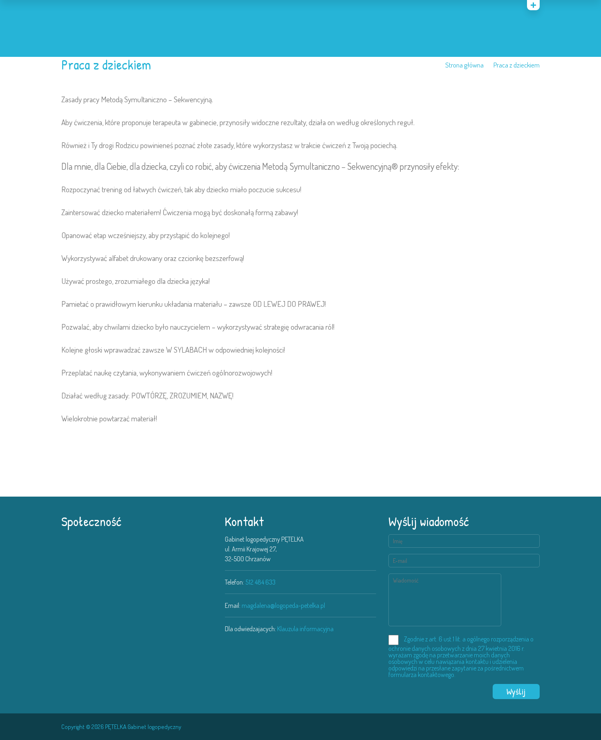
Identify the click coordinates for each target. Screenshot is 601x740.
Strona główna (464, 65)
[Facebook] (537, 727)
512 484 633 (260, 582)
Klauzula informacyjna (305, 629)
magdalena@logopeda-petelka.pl (283, 605)
